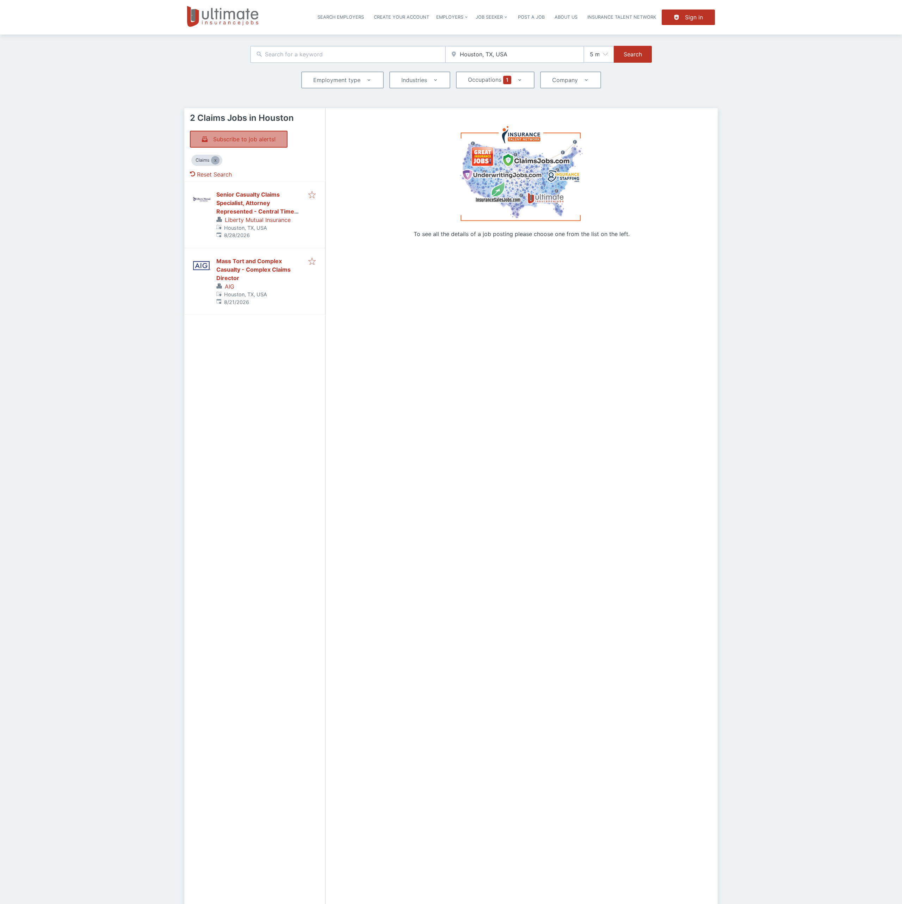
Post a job (531, 17)
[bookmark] (312, 195)
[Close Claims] (215, 160)
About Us (566, 17)
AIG (229, 286)
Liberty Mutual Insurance (258, 219)
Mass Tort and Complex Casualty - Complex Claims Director (253, 269)
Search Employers (340, 17)
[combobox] (347, 54)
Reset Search (214, 174)
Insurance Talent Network (621, 17)
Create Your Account (401, 17)
